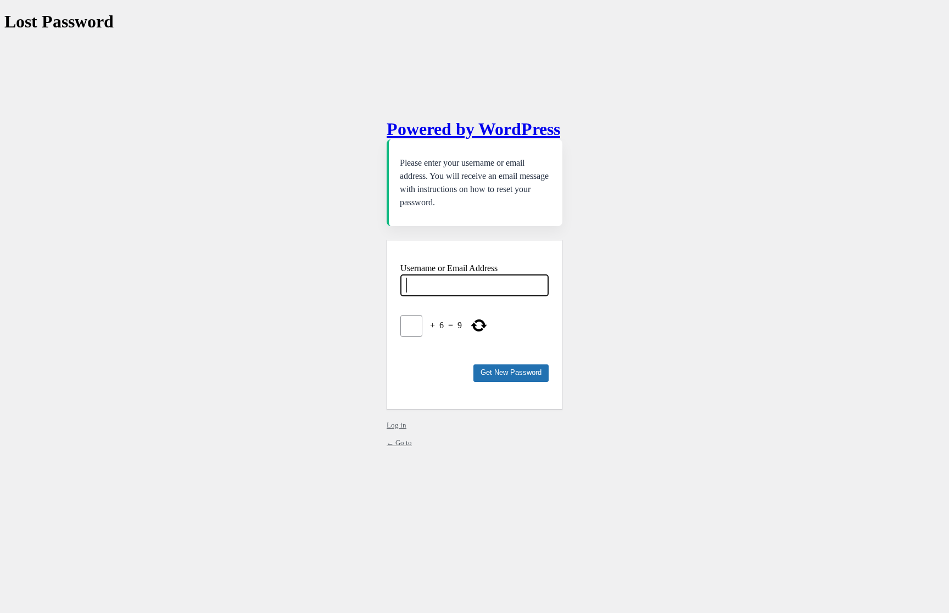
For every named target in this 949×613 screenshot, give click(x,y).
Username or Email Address (449, 268)
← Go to (399, 442)
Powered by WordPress (473, 129)
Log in (396, 425)
